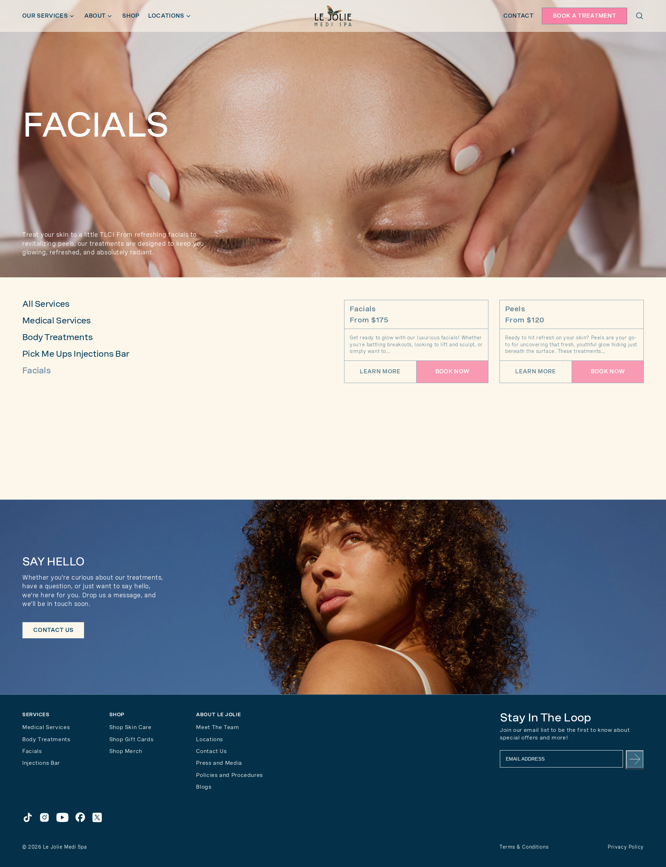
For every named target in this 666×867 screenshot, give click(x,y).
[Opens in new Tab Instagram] (44, 817)
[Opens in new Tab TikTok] (27, 817)
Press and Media (219, 763)
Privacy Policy (626, 847)
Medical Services (56, 320)
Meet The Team (217, 727)
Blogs (203, 786)
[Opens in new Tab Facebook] (80, 817)
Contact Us (211, 751)
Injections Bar (41, 763)
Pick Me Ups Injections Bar (75, 354)
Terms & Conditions (524, 847)
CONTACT (518, 15)
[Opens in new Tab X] (97, 817)
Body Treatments (57, 337)
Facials (36, 370)
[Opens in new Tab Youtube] (62, 817)
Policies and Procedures (229, 775)
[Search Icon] (639, 16)
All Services (45, 304)
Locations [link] (209, 739)
